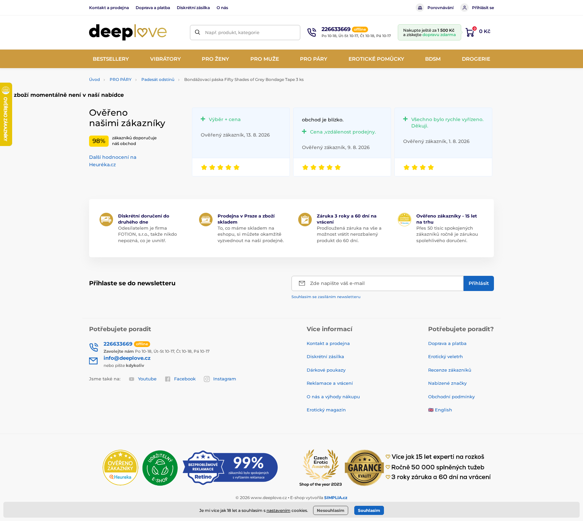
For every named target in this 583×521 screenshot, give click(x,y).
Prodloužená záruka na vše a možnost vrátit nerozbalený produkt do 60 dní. (349, 234)
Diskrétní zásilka (193, 7)
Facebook (185, 378)
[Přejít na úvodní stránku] (128, 32)
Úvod (94, 79)
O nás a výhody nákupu (333, 396)
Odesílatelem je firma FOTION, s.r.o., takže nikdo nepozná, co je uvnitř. (147, 234)
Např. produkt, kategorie (232, 32)
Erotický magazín (326, 409)
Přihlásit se (483, 7)
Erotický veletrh (445, 356)
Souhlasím (369, 510)
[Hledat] (197, 32)
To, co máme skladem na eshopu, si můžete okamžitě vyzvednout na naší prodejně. (251, 234)
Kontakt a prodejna (109, 7)
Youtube (147, 378)
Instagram (224, 378)
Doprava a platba (153, 7)
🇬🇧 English (440, 409)
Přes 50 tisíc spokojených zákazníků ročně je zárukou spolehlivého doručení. (447, 234)
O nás (222, 7)
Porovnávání (440, 7)
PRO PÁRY (121, 79)
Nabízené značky (447, 383)
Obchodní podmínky (451, 396)
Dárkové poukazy (326, 370)
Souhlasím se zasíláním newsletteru (326, 296)
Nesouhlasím (330, 510)
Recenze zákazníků (449, 370)
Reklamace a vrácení (330, 383)
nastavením (278, 510)
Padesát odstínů (157, 79)
